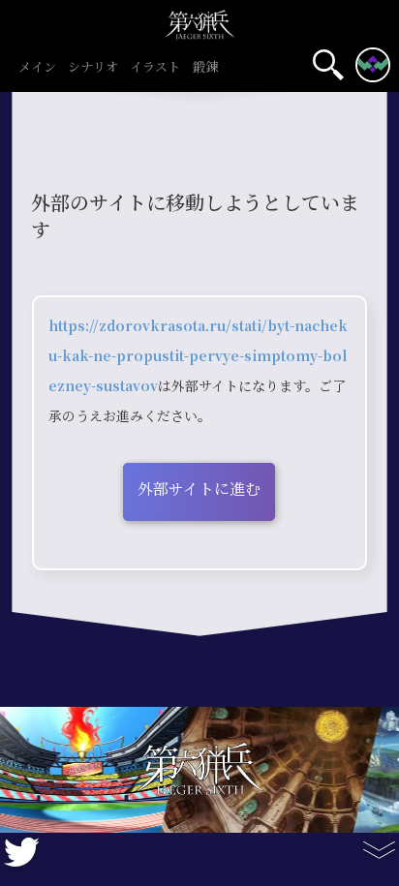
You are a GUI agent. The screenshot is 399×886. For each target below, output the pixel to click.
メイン (37, 68)
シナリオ (93, 68)
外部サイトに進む (199, 489)
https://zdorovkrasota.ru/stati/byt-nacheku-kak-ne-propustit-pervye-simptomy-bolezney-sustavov (198, 356)
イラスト (155, 68)
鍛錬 (205, 68)
